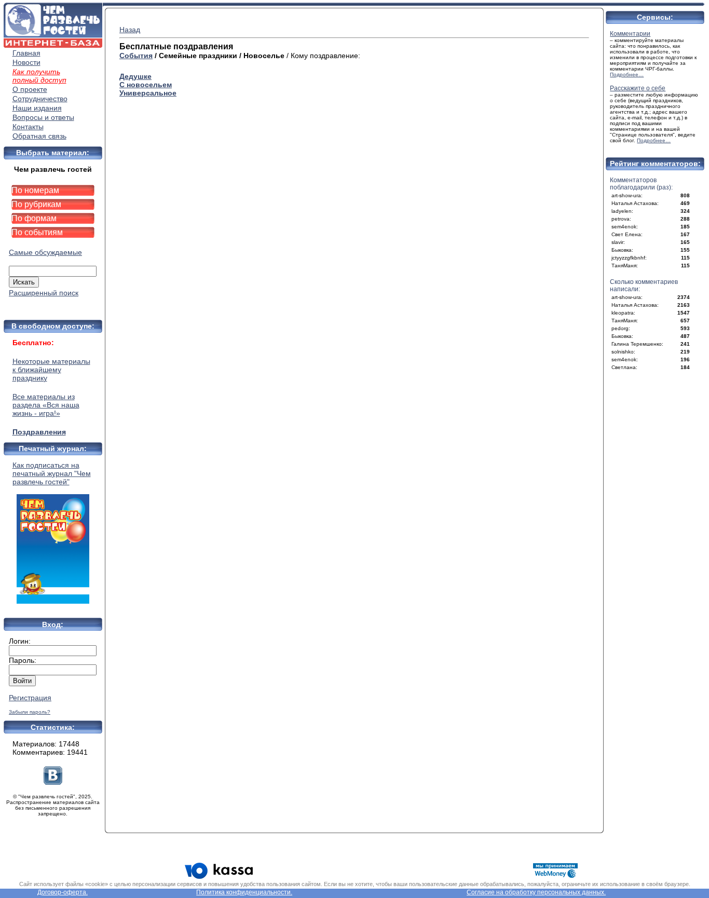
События (136, 55)
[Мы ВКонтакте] (53, 782)
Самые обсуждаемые (45, 252)
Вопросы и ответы (43, 117)
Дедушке (135, 76)
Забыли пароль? (29, 712)
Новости (26, 62)
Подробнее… (627, 74)
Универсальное (147, 93)
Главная (26, 53)
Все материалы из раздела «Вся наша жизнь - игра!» (45, 404)
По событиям (37, 232)
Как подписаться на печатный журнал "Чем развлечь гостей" (51, 473)
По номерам (35, 190)
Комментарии (630, 33)
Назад (129, 29)
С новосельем (145, 84)
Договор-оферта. (62, 892)
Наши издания (37, 108)
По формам (34, 218)
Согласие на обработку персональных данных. (536, 892)
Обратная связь (39, 136)
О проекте (29, 89)
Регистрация (30, 697)
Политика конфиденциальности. (244, 892)
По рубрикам (36, 204)
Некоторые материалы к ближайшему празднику (51, 369)
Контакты (28, 127)
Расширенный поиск (43, 293)
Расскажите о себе (637, 88)
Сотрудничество (39, 98)
